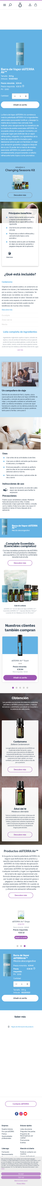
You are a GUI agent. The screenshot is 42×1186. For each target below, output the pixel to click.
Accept (21, 1174)
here (2, 1168)
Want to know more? (21, 1180)
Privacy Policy (21, 1183)
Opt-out (21, 1177)
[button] (13, 688)
